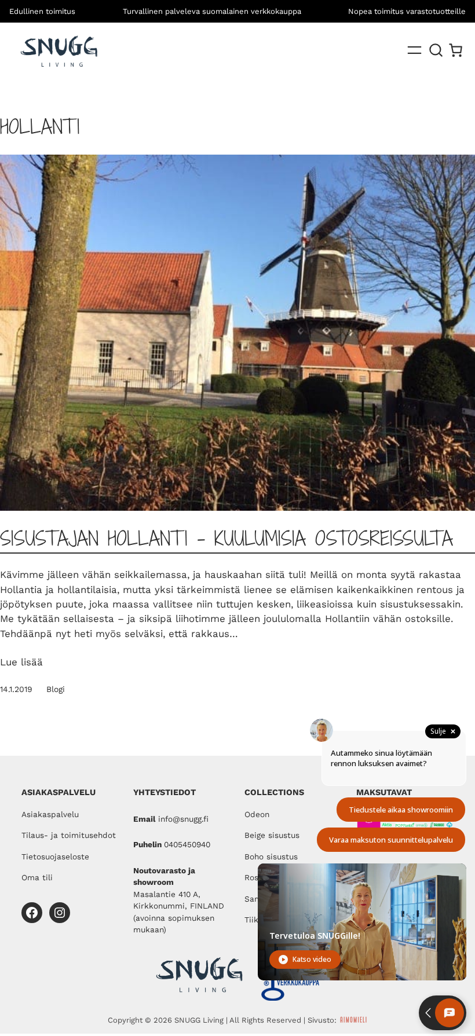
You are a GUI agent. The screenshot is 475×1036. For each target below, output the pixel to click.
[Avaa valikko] (414, 50)
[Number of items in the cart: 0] (455, 50)
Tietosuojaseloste (55, 856)
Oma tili (37, 877)
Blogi (55, 689)
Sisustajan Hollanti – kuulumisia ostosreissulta (226, 538)
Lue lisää (21, 662)
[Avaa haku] (436, 50)
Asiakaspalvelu (50, 814)
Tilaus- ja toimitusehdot (68, 835)
